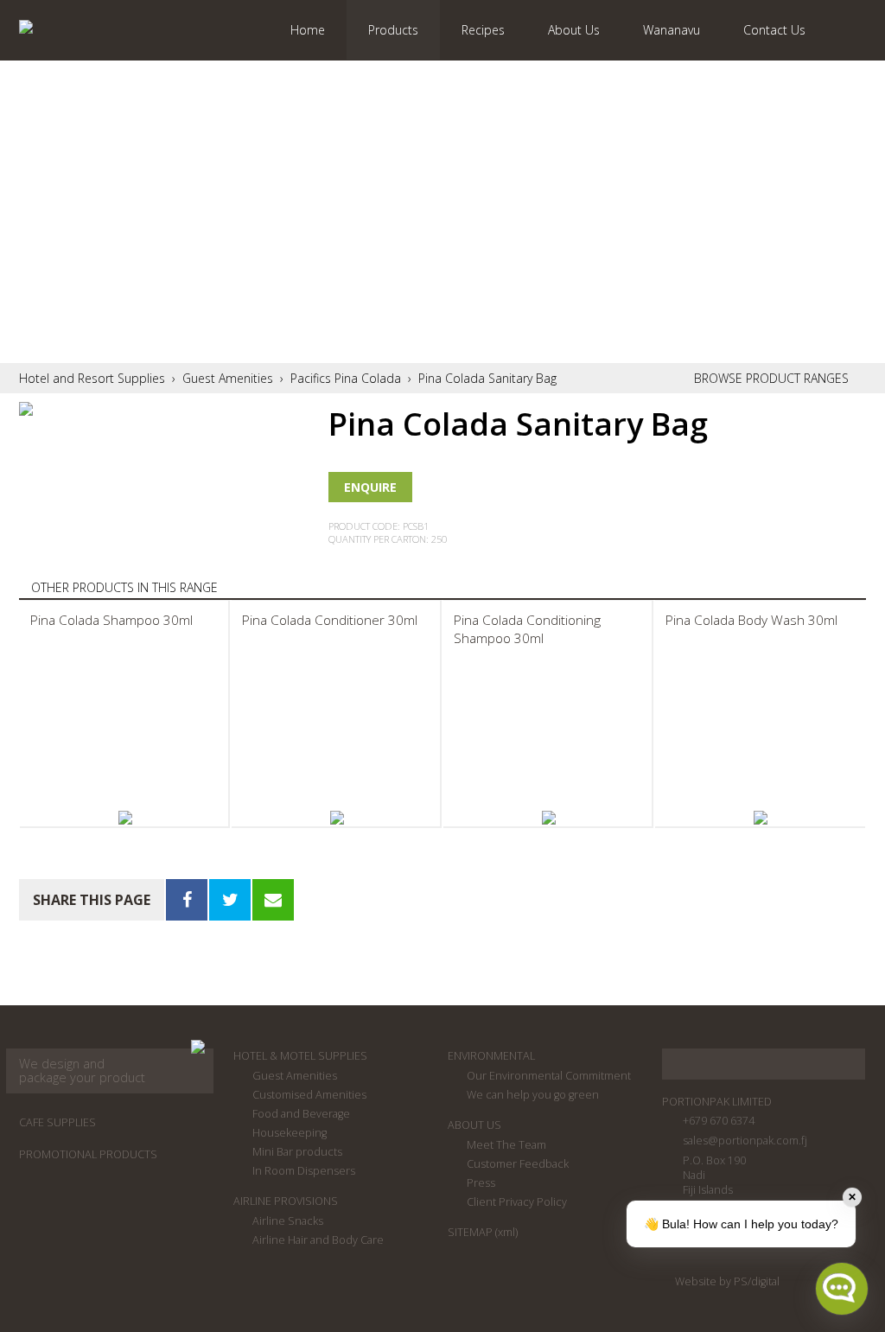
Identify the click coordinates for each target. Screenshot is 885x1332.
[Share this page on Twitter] (230, 900)
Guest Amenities (227, 378)
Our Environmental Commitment (549, 1075)
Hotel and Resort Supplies (92, 378)
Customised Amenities (309, 1094)
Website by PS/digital (727, 1281)
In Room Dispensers (303, 1170)
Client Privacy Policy (517, 1202)
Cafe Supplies (57, 1122)
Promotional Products (88, 1154)
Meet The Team (506, 1145)
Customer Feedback (518, 1164)
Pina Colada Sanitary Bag (487, 378)
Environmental (491, 1055)
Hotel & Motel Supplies (300, 1055)
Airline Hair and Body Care (318, 1240)
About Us (474, 1125)
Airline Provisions (285, 1201)
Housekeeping (289, 1132)
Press (481, 1183)
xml (506, 1232)
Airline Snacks (287, 1221)
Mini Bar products (297, 1151)
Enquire (370, 487)
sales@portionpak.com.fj (745, 1140)
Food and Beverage (301, 1113)
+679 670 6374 (718, 1120)
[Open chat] (842, 1289)
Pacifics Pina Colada (345, 378)
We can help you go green (533, 1094)
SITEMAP (470, 1232)
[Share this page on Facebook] (186, 900)
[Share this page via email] (273, 900)
